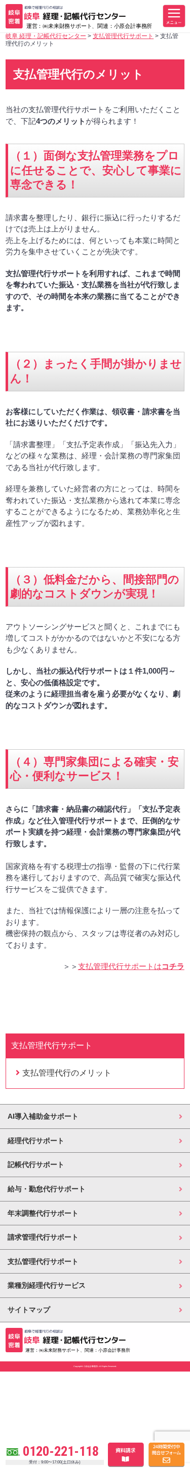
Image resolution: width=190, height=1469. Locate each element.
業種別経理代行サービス (47, 1285)
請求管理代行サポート (43, 1237)
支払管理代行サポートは (131, 966)
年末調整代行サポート (43, 1213)
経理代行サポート (36, 1141)
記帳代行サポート (36, 1164)
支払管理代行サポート (43, 1261)
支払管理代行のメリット (66, 1073)
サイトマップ (29, 1310)
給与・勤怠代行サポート (47, 1189)
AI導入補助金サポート (43, 1116)
